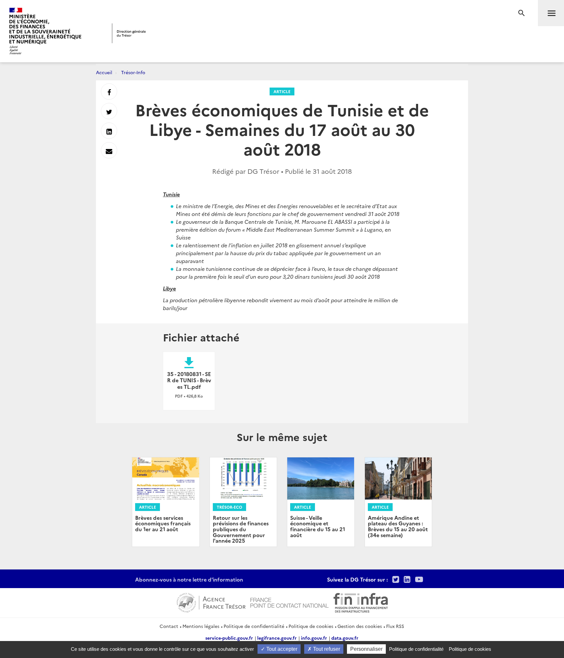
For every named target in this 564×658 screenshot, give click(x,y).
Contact (169, 626)
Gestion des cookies (359, 626)
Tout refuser (326, 649)
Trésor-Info (133, 72)
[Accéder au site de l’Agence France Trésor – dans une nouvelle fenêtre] (211, 601)
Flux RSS (395, 626)
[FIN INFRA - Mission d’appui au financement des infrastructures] (361, 601)
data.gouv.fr (344, 637)
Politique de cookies (311, 626)
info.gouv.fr (314, 637)
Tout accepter (281, 649)
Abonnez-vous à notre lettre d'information (189, 579)
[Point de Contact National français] (289, 601)
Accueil (104, 72)
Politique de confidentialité (254, 626)
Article (282, 91)
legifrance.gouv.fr (277, 637)
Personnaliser (366, 649)
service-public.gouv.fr (229, 637)
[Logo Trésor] (129, 33)
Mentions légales (200, 626)
